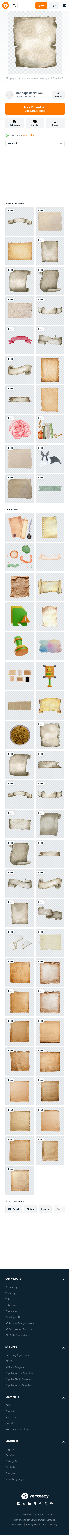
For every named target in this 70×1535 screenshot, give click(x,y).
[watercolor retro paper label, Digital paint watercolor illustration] (19, 913)
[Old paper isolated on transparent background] (19, 943)
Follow (58, 96)
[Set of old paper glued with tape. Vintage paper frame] (19, 1121)
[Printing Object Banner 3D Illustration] (19, 1150)
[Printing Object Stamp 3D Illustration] (19, 1061)
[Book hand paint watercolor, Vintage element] (19, 666)
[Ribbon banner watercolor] (19, 459)
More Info (13, 143)
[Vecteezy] (5, 5)
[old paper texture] (19, 251)
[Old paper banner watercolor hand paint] (19, 221)
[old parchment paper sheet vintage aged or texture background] (19, 281)
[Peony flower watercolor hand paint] (19, 637)
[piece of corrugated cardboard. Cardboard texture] (19, 1180)
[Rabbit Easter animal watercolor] (19, 726)
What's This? (29, 135)
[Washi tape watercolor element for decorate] (19, 785)
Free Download (35, 108)
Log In (54, 5)
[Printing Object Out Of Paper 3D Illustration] (19, 1002)
